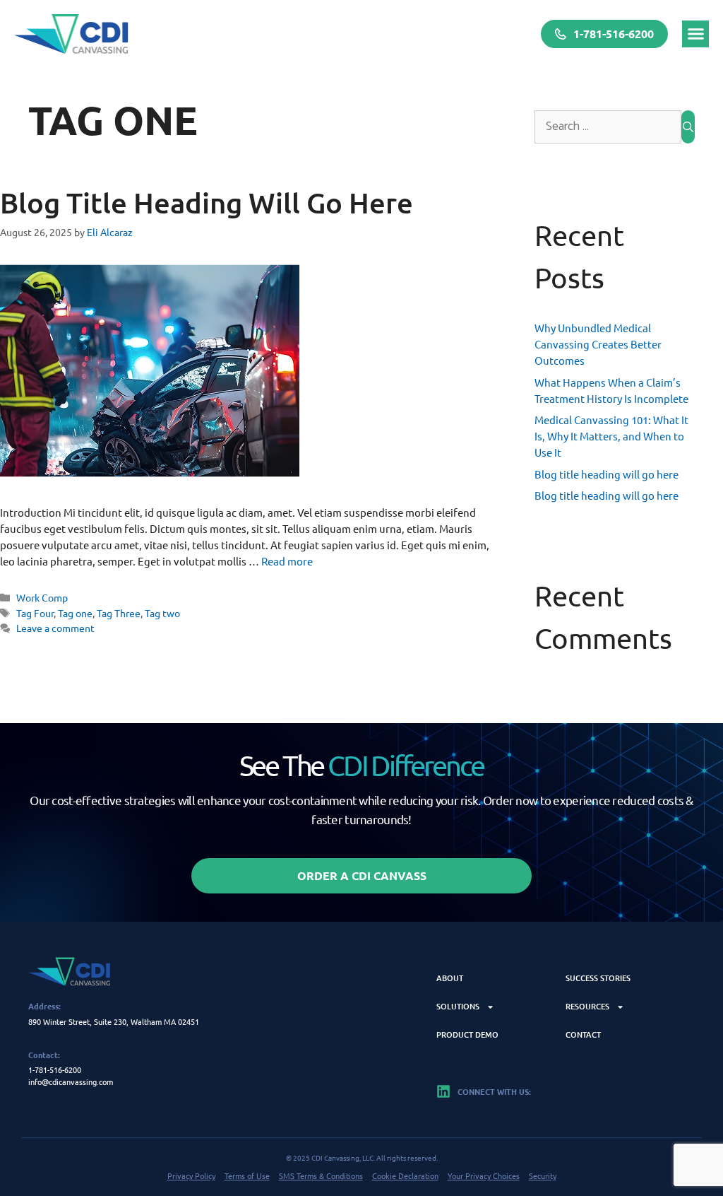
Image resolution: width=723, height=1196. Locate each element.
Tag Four (35, 612)
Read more (287, 561)
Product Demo (467, 1034)
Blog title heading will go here (206, 202)
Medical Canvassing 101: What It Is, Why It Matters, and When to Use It (611, 436)
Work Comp (42, 597)
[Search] (688, 127)
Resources (587, 1006)
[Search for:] (607, 127)
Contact (583, 1034)
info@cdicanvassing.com (70, 1081)
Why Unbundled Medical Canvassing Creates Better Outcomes (598, 344)
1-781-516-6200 (54, 1069)
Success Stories (598, 978)
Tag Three (119, 612)
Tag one (75, 612)
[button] (695, 33)
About (449, 978)
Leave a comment (55, 627)
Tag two (162, 612)
